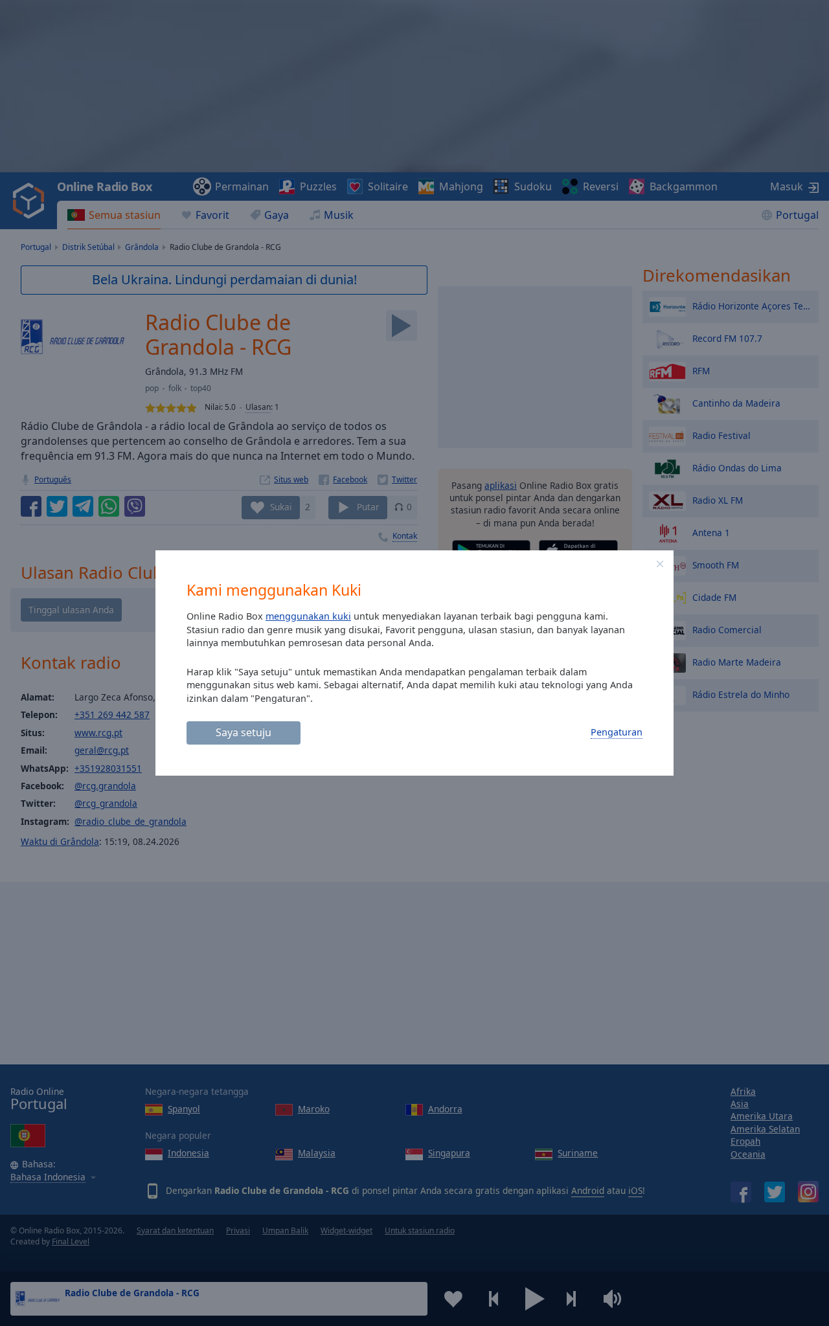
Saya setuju (243, 732)
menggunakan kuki (308, 616)
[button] (660, 564)
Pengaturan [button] (616, 732)
